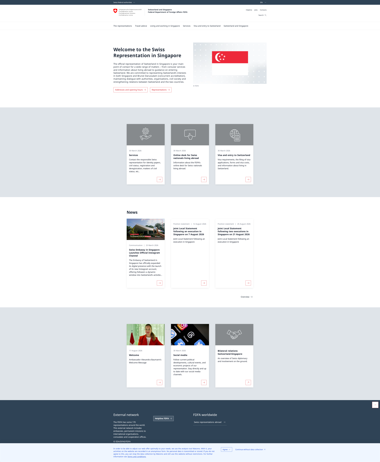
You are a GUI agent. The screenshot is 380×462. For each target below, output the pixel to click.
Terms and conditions (136, 456)
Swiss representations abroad (207, 422)
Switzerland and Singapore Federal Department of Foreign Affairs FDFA (167, 10)
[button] (122, 26)
